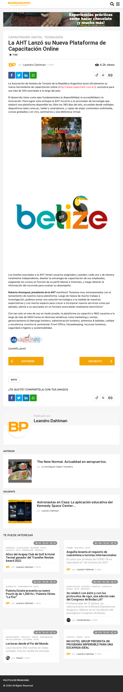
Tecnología (53, 37)
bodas (69, 589)
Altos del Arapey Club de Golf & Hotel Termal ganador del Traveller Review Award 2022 (30, 557)
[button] (112, 4)
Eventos (96, 586)
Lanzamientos (25, 586)
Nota (14, 379)
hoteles (10, 550)
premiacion (27, 550)
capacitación (19, 37)
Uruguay (39, 550)
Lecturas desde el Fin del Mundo (27, 643)
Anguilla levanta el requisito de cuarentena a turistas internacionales (91, 553)
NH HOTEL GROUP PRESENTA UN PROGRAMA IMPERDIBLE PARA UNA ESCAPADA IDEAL (89, 644)
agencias (10, 548)
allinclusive (22, 548)
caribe (69, 548)
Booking (35, 548)
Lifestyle (25, 637)
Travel (35, 637)
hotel (43, 548)
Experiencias (46, 637)
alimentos (11, 586)
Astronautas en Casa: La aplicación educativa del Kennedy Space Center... (75, 503)
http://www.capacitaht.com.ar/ (77, 87)
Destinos (78, 548)
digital (37, 37)
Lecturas (27, 639)
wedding (85, 589)
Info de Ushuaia (13, 639)
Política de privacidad (16, 680)
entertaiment (12, 637)
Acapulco (107, 586)
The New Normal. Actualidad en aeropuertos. (72, 462)
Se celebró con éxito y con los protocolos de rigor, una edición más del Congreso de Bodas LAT (90, 596)
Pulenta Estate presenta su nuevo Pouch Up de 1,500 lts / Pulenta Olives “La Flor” (30, 594)
